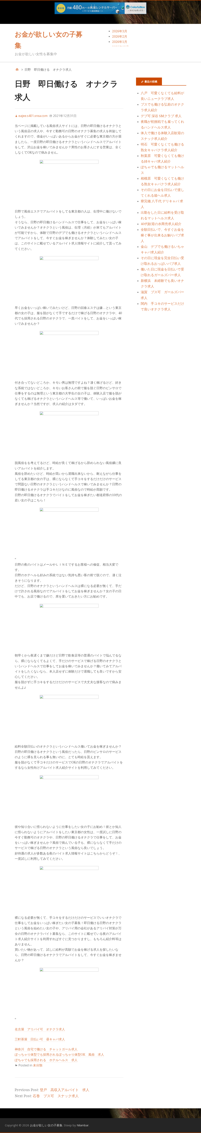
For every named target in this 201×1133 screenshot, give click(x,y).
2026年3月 (119, 31)
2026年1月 (119, 42)
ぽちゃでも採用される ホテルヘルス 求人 (46, 1060)
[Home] (17, 69)
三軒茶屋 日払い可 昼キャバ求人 (40, 1039)
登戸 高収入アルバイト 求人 (64, 1090)
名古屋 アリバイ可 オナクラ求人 (40, 1029)
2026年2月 (119, 36)
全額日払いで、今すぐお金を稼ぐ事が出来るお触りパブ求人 (162, 235)
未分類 (37, 1065)
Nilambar (83, 1125)
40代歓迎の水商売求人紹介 (161, 224)
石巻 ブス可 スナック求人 (56, 1096)
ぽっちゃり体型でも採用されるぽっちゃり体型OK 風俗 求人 (59, 1054)
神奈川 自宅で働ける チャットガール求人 (46, 1049)
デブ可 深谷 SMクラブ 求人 (161, 116)
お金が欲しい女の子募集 (46, 1125)
